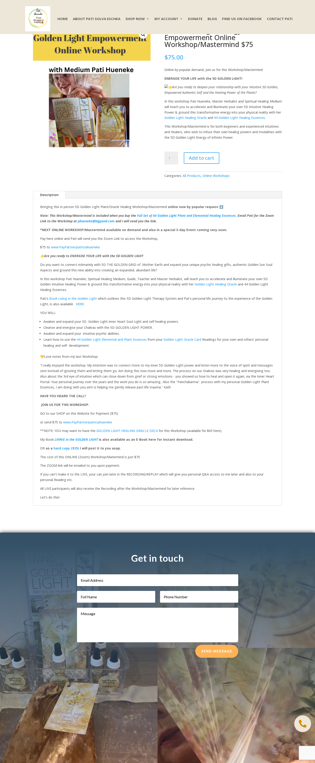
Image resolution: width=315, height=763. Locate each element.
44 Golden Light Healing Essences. (240, 117)
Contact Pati (280, 18)
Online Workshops (216, 175)
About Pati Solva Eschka (96, 18)
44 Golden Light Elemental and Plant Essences (112, 339)
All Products (192, 175)
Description (49, 195)
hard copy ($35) (66, 448)
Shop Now (135, 18)
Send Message (216, 651)
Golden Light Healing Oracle (185, 117)
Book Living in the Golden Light (73, 298)
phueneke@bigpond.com (96, 221)
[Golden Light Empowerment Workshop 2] (302, 731)
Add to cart (201, 158)
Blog (212, 18)
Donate (195, 18)
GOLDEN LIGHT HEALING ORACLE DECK (127, 430)
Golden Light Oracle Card (182, 339)
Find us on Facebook (242, 18)
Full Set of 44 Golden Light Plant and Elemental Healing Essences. (186, 215)
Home (62, 18)
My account (166, 18)
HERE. (80, 304)
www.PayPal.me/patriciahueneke (75, 247)
